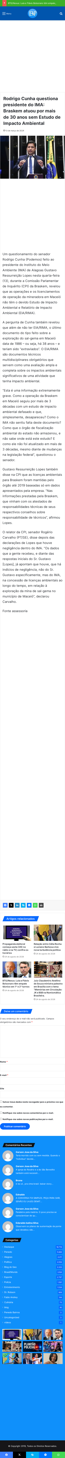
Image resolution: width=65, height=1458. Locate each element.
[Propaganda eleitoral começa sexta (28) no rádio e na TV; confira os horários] (17, 933)
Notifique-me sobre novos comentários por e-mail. (28, 1113)
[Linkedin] (17, 905)
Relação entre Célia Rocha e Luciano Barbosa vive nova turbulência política (48, 947)
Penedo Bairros (12, 1312)
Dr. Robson (9, 1292)
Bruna (19, 1180)
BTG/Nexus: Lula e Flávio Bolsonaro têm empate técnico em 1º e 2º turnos (16, 983)
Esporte (8, 1277)
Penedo (8, 1252)
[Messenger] (29, 905)
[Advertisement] (32, 55)
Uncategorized (11, 1317)
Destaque (9, 1247)
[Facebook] (5, 905)
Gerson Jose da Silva (27, 1152)
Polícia (7, 1282)
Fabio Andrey (11, 1297)
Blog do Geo (10, 1267)
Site (2, 1088)
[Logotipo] (32, 13)
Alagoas (8, 1257)
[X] (11, 905)
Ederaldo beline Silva (27, 1223)
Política (8, 1262)
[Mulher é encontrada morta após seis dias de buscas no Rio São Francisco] (53, 1358)
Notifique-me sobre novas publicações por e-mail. (28, 1119)
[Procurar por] (61, 14)
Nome (4, 1061)
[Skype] (23, 905)
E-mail (4, 1075)
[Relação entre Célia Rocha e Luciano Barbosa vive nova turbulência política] (48, 933)
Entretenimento (12, 1287)
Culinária (8, 1302)
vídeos (7, 1322)
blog (6, 1307)
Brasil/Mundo (11, 1272)
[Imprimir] (41, 905)
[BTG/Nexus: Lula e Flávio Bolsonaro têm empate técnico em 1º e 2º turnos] (17, 969)
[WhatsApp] (35, 905)
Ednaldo (20, 1194)
